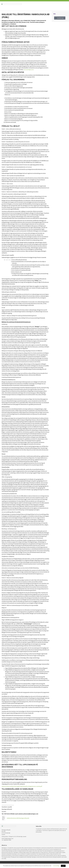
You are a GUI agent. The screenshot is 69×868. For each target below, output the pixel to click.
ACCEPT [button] (63, 865)
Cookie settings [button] (56, 865)
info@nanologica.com (8, 838)
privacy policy (38, 832)
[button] (67, 5)
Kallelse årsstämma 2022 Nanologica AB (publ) (18, 818)
